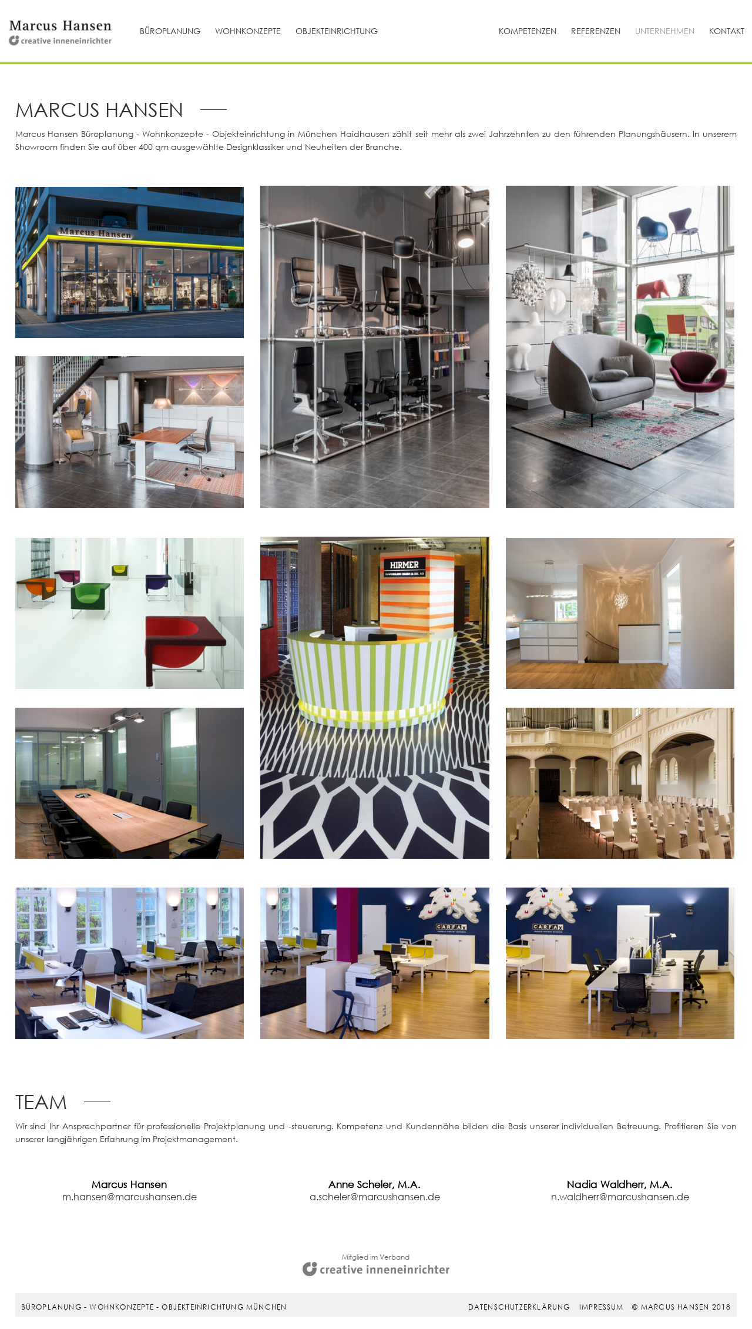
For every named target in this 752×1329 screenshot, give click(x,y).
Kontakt (726, 30)
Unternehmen (664, 30)
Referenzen (595, 30)
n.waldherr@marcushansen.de (620, 1196)
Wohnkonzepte (248, 30)
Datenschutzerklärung (519, 1307)
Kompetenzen (527, 30)
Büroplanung (170, 30)
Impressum (601, 1307)
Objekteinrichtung (337, 30)
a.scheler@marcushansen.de (375, 1196)
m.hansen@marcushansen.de (129, 1196)
